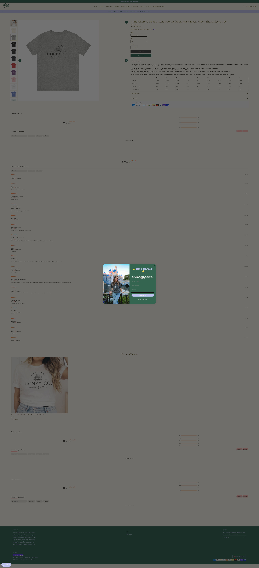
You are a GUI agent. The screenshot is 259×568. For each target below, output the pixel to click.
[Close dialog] (154, 266)
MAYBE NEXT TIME (142, 299)
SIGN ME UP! (142, 295)
